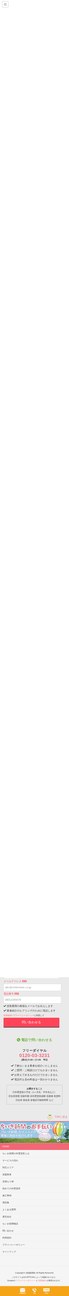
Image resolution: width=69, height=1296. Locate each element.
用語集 (5, 1202)
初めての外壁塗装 (11, 1188)
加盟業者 (6, 1174)
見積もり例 (8, 1181)
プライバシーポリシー (23, 1015)
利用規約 (8, 1015)
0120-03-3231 (34, 1055)
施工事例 (6, 1195)
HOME (5, 1146)
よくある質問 (9, 1209)
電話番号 (11, 993)
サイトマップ (9, 1251)
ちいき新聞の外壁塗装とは (15, 1153)
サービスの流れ (10, 1160)
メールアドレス (15, 981)
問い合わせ (8, 1230)
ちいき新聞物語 (10, 1223)
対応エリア (8, 1167)
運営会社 (6, 1216)
